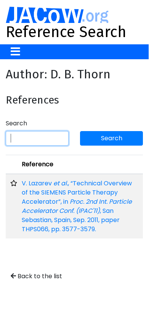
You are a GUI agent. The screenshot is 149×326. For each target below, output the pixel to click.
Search (16, 123)
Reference (37, 164)
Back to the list (39, 276)
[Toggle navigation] (15, 51)
